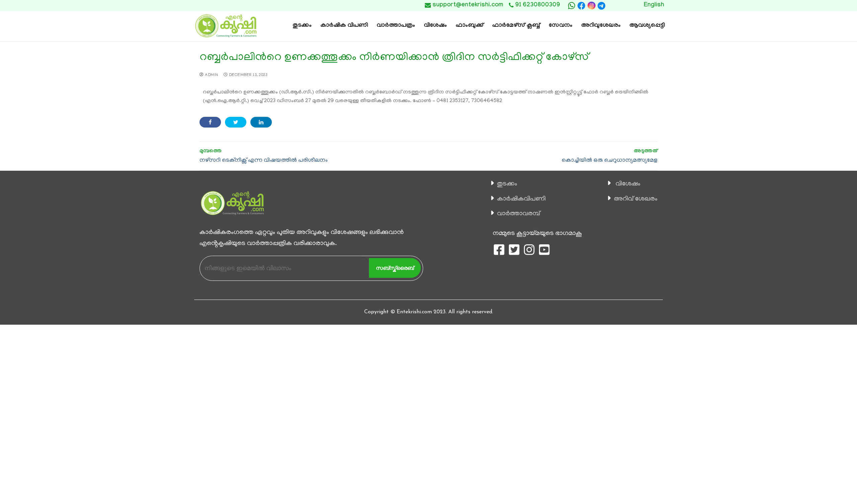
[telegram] (602, 6)
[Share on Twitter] (235, 122)
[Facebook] (581, 6)
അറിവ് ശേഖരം (635, 199)
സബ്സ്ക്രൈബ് (395, 268)
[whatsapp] (571, 6)
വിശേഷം (628, 184)
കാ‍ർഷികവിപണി (521, 199)
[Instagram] (591, 5)
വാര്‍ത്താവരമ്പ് (518, 214)
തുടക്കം (507, 184)
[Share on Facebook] (210, 122)
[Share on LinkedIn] (261, 122)
